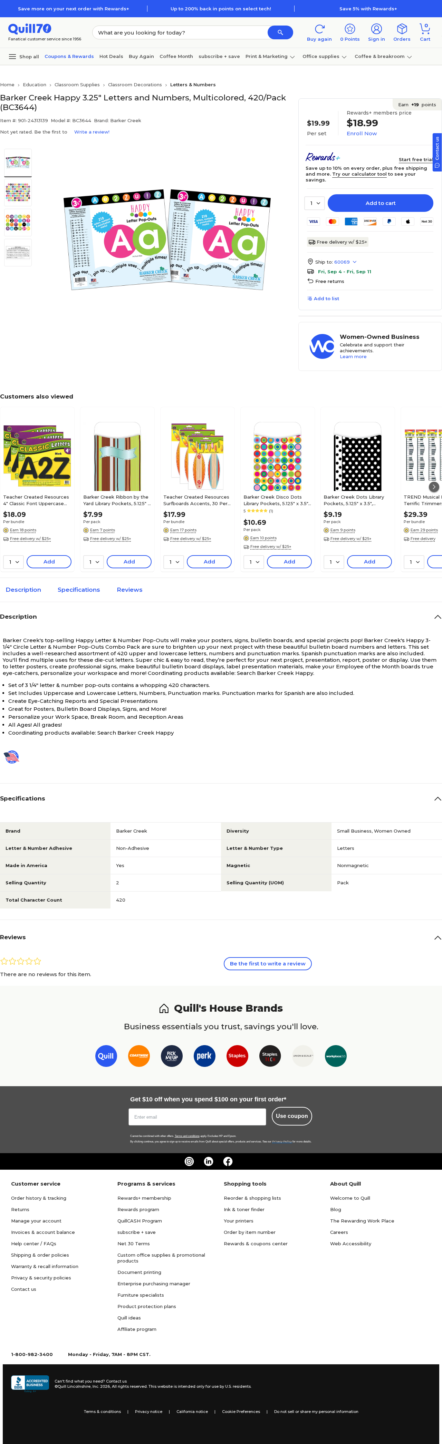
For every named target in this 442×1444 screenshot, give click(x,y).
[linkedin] (208, 1161)
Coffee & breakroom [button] (380, 56)
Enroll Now (362, 133)
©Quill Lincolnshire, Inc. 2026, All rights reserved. (101, 1386)
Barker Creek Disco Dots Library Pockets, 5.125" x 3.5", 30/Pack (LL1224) (276, 500)
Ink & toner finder (244, 1209)
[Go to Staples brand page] (237, 1057)
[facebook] (227, 1161)
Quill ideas (129, 1317)
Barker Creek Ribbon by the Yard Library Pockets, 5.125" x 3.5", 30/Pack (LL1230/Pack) (116, 500)
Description (23, 589)
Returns (20, 1209)
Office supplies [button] (320, 56)
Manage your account (36, 1221)
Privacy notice (148, 1411)
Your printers (238, 1221)
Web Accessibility (350, 1243)
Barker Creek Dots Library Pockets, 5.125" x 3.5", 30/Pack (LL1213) (354, 500)
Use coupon (292, 1116)
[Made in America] (14, 757)
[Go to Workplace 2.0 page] (335, 1057)
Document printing (139, 1272)
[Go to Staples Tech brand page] (270, 1057)
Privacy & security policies (41, 1277)
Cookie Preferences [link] (241, 1411)
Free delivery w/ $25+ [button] (30, 538)
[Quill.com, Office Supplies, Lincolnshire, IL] (30, 1384)
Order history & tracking (38, 1198)
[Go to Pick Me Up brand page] (171, 1057)
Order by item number (250, 1232)
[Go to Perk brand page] (204, 1057)
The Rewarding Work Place (362, 1221)
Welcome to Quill (350, 1198)
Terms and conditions (187, 1136)
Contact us (23, 1289)
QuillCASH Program (139, 1221)
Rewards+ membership (144, 1198)
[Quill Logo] (29, 28)
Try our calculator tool (359, 174)
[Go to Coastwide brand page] (139, 1057)
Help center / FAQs (33, 1243)
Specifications (79, 589)
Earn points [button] (417, 104)
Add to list (326, 298)
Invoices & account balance (43, 1232)
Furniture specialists (140, 1295)
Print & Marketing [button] (267, 56)
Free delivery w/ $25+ (342, 242)
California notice (192, 1411)
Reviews (130, 589)
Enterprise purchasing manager (153, 1283)
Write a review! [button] (91, 132)
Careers (339, 1232)
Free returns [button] (329, 281)
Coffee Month (176, 56)
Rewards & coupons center (256, 1243)
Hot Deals (111, 56)
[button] (280, 32)
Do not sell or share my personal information (316, 1411)
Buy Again (141, 56)
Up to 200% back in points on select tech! (221, 8)
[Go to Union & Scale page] (303, 1057)
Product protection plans (146, 1306)
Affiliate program (136, 1329)
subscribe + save (219, 56)
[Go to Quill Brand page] (106, 1057)
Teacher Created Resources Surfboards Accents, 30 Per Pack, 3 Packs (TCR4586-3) (196, 500)
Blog (335, 1209)
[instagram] (189, 1161)
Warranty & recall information (44, 1266)
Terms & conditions (102, 1411)
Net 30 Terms (133, 1243)
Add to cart (381, 203)
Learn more (353, 356)
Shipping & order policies (40, 1255)
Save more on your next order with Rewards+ (73, 8)
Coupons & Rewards (69, 56)
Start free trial (416, 159)
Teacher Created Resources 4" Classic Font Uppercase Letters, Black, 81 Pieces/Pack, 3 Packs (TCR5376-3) (36, 500)
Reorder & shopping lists (252, 1198)
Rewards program (138, 1209)
